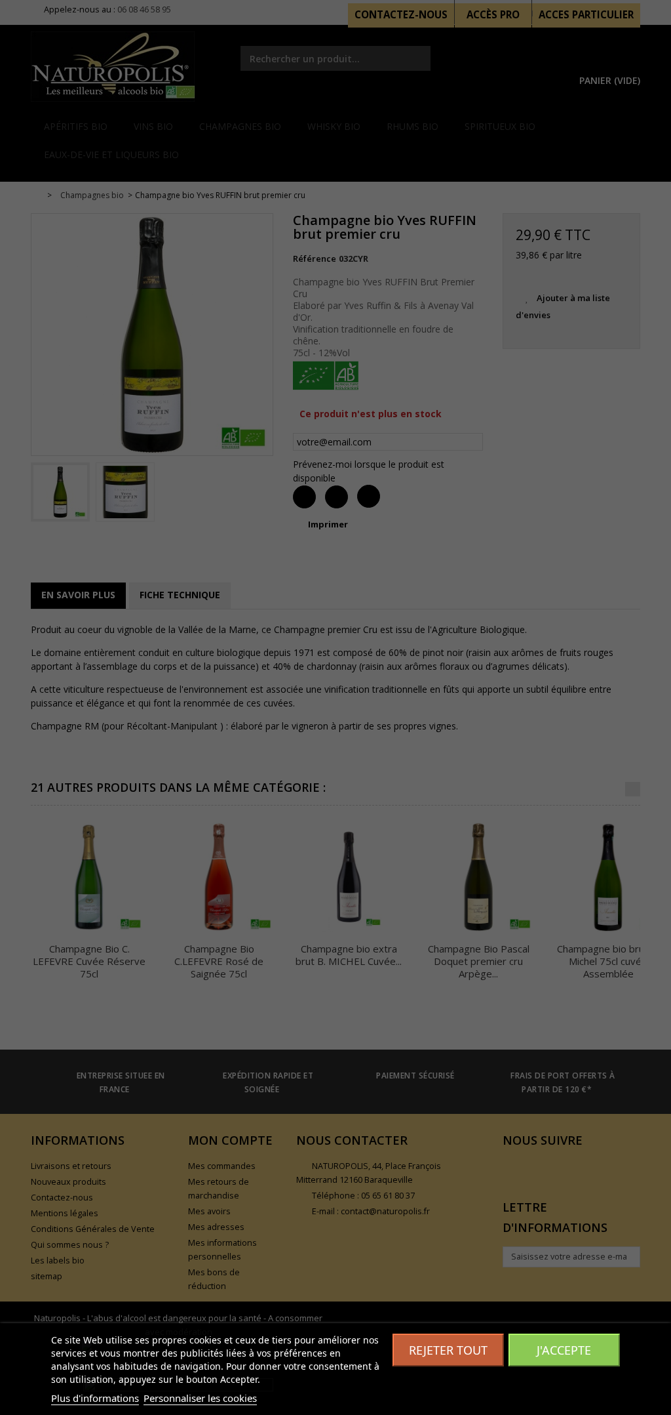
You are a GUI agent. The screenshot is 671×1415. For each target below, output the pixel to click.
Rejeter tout (448, 1350)
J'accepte (564, 1350)
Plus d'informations (95, 1398)
